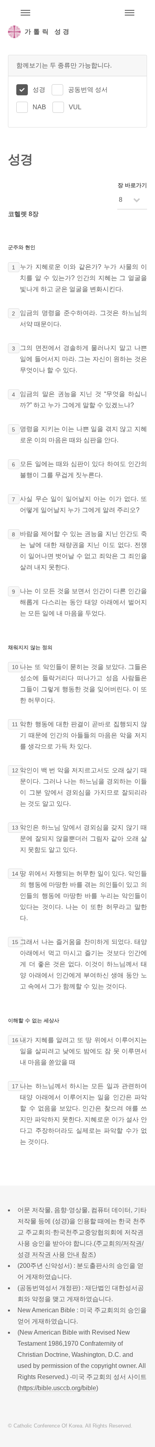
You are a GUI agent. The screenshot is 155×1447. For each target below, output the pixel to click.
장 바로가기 (132, 185)
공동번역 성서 (88, 89)
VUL (75, 107)
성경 (39, 89)
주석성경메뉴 (25, 12)
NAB (39, 107)
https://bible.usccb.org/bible (57, 1388)
